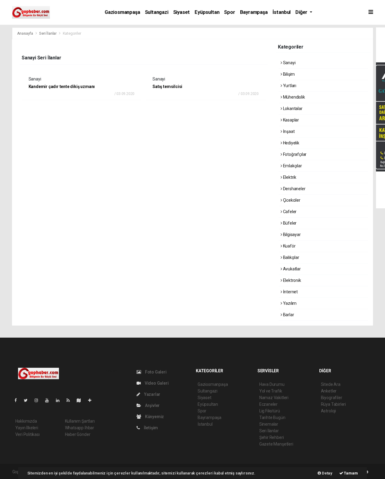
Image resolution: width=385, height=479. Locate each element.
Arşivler (152, 405)
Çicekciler (291, 200)
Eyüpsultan (207, 12)
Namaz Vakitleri (273, 397)
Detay (326, 473)
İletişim (150, 427)
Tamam (350, 473)
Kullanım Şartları (80, 421)
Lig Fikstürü (269, 410)
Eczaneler (268, 404)
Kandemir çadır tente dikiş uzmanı (62, 86)
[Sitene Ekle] (92, 400)
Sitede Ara (330, 384)
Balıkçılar (290, 257)
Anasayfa (25, 33)
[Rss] (70, 400)
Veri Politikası (27, 434)
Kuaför (288, 246)
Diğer (302, 12)
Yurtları (289, 85)
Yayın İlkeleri (26, 427)
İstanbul (282, 12)
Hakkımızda (26, 421)
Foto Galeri (155, 372)
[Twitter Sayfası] (28, 400)
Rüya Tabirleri (333, 404)
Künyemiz (154, 416)
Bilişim (288, 74)
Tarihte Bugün (272, 417)
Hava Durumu (272, 384)
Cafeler (289, 211)
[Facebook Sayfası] (18, 400)
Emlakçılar (292, 165)
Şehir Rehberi (271, 437)
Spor (229, 12)
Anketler (329, 391)
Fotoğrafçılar (294, 154)
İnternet (290, 291)
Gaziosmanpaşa (122, 12)
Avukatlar (291, 268)
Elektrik (289, 177)
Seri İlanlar (48, 33)
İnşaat (288, 131)
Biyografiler (331, 397)
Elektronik (291, 280)
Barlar (288, 314)
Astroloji (328, 410)
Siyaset (181, 12)
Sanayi (288, 62)
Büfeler (289, 223)
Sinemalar (268, 424)
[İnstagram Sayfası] (39, 400)
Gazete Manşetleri (276, 444)
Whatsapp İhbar (79, 427)
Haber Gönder (78, 434)
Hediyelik (290, 142)
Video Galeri (156, 383)
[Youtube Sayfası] (49, 400)
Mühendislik (293, 97)
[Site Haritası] (81, 400)
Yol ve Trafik (270, 391)
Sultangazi (156, 12)
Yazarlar (151, 394)
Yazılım (289, 303)
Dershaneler (294, 188)
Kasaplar (290, 120)
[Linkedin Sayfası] (60, 400)
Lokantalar (292, 108)
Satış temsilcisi (167, 86)
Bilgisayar (291, 234)
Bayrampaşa (254, 12)
